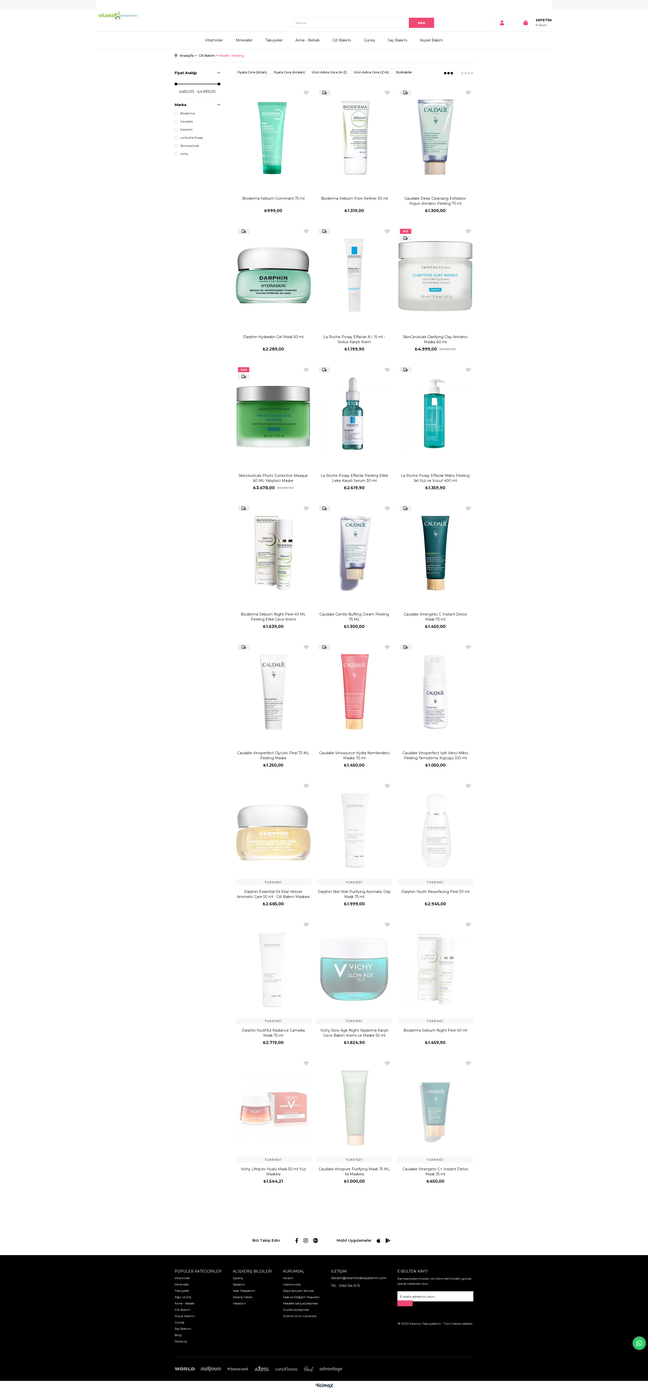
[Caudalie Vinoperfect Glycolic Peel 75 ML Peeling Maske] (273, 692)
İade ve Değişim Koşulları (301, 1297)
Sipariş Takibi (242, 1297)
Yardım (288, 1278)
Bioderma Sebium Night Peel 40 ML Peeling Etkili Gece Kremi (273, 617)
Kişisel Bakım (431, 40)
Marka (180, 105)
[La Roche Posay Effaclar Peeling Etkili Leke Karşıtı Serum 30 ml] (354, 414)
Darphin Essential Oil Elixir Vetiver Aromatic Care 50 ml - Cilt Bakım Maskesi (273, 894)
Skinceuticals (189, 145)
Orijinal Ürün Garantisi (299, 1316)
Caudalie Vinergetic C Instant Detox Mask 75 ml (435, 617)
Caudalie (186, 121)
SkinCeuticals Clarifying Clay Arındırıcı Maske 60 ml (435, 339)
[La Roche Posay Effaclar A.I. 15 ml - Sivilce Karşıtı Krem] (354, 276)
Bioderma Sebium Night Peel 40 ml (435, 1030)
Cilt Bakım (182, 1310)
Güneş (369, 40)
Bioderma (187, 113)
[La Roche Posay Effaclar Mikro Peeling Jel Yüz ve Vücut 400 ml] (435, 414)
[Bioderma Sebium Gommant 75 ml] (273, 137)
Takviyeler (274, 40)
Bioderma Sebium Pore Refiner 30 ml (354, 198)
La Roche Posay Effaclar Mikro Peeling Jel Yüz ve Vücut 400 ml (435, 478)
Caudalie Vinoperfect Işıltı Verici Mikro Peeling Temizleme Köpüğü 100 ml (435, 755)
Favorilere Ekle (306, 92)
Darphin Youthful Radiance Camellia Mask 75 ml (273, 1033)
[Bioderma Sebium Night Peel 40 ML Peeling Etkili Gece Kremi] (273, 553)
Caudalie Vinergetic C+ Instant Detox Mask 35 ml (435, 1171)
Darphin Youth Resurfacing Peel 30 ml (435, 891)
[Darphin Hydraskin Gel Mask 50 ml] (273, 276)
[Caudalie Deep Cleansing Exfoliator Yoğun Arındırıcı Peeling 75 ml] (435, 137)
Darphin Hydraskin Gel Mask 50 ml (273, 337)
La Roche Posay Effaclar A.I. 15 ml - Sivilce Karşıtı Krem (354, 339)
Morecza (181, 1341)
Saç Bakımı (397, 40)
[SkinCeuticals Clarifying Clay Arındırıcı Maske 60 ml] (435, 276)
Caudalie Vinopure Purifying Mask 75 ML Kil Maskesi (354, 1171)
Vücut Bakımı (185, 1316)
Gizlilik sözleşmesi (296, 1310)
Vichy (184, 153)
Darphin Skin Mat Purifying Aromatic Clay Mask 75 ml (354, 894)
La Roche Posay (191, 137)
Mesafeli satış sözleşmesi (300, 1303)
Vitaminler (214, 40)
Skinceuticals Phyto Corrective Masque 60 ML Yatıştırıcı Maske (273, 478)
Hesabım (239, 1303)
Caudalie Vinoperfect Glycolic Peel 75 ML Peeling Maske (273, 755)
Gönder (405, 1303)
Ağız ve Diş (183, 1297)
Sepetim (239, 1284)
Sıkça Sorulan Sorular (298, 1291)
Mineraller (244, 40)
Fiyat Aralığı (186, 73)
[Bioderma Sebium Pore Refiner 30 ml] (354, 137)
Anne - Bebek (307, 40)
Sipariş (238, 1278)
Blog (178, 1335)
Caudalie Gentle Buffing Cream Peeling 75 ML (354, 617)
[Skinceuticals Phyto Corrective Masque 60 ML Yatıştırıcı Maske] (273, 414)
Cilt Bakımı (341, 40)
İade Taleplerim (244, 1291)
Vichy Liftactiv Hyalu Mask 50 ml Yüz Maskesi (273, 1171)
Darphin (186, 129)
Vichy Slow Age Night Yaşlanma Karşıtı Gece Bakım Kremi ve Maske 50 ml (354, 1033)
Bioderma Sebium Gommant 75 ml (273, 198)
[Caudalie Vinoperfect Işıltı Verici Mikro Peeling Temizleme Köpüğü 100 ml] (435, 692)
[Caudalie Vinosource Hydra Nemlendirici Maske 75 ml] (354, 692)
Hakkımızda (292, 1284)
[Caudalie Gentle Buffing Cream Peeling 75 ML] (354, 553)
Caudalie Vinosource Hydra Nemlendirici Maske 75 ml (354, 755)
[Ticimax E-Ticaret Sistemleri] (324, 1386)
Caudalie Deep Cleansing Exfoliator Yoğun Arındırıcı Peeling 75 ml (435, 201)
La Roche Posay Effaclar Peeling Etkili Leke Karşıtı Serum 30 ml (354, 478)
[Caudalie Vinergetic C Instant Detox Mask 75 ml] (435, 553)
